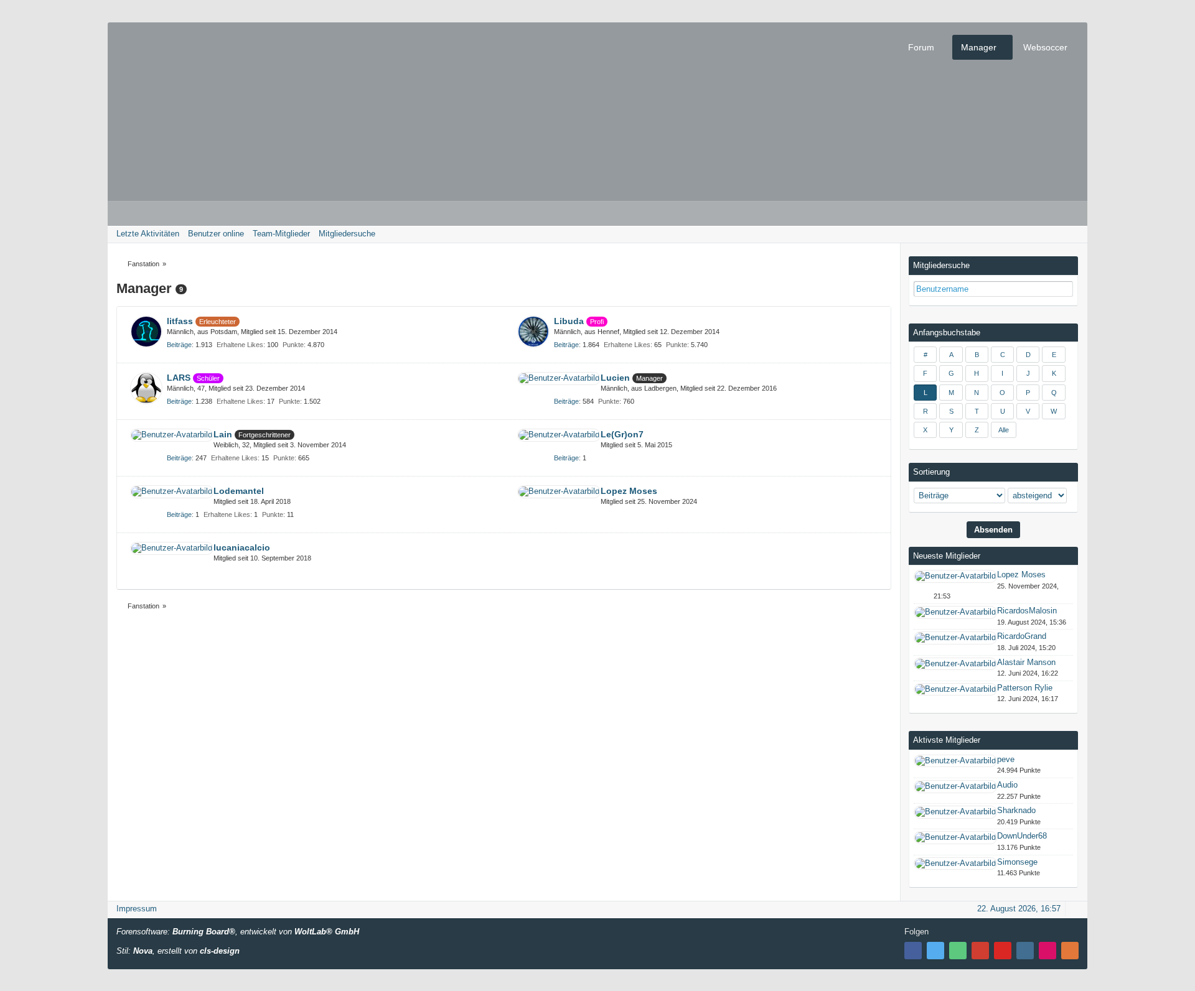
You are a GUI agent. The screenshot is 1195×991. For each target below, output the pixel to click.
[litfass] (146, 331)
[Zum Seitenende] (1074, 233)
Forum (921, 47)
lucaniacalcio (241, 547)
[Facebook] (913, 950)
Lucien (615, 378)
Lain (222, 434)
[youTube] (1002, 950)
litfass (180, 321)
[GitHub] (958, 950)
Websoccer (1045, 47)
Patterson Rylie (1024, 687)
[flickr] (1047, 950)
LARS (178, 378)
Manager (978, 47)
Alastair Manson (1026, 662)
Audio (1007, 784)
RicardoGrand (1021, 636)
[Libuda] (533, 331)
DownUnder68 (1022, 835)
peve (1006, 759)
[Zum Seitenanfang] (1074, 908)
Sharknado (1016, 810)
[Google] (980, 950)
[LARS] (146, 388)
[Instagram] (1025, 950)
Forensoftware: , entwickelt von (237, 931)
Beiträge (179, 344)
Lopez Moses (629, 491)
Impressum (136, 908)
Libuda (569, 321)
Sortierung (931, 472)
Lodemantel (238, 491)
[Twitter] (935, 950)
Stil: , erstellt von (178, 951)
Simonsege (1017, 862)
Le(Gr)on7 (622, 434)
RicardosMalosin (1027, 610)
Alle (1003, 430)
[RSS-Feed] (1070, 950)
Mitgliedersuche (941, 265)
